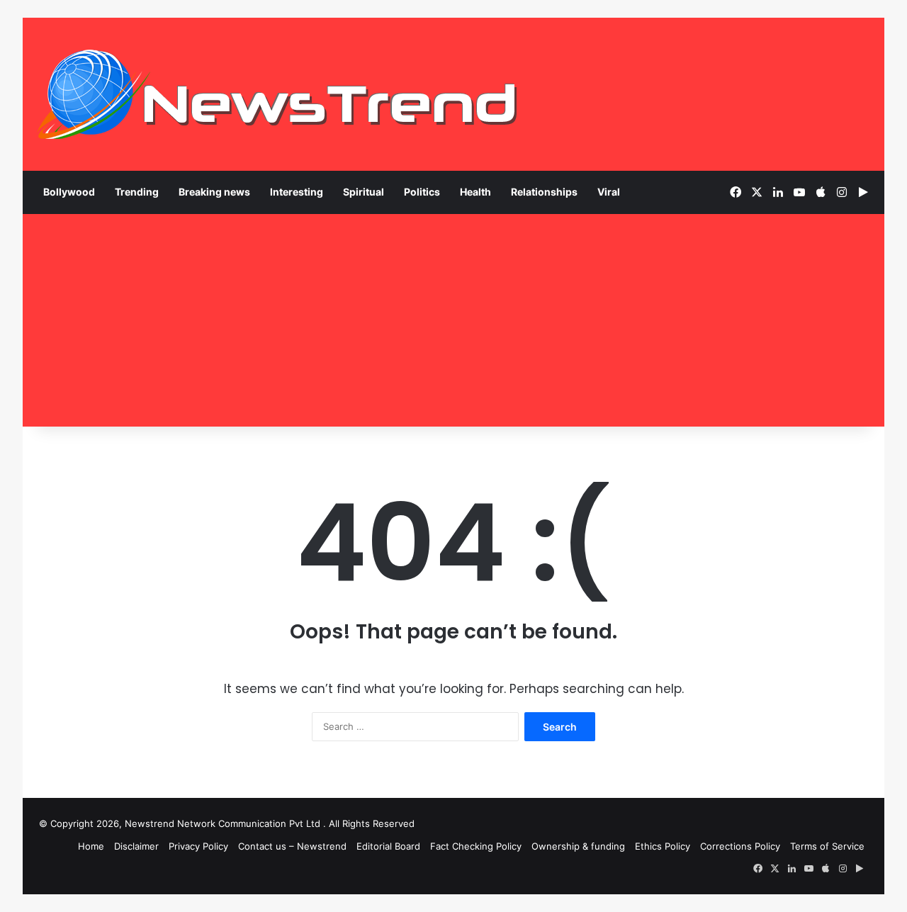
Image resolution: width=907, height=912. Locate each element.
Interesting (296, 192)
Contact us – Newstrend (292, 846)
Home (91, 846)
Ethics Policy (662, 846)
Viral (608, 192)
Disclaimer (136, 846)
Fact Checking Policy (476, 846)
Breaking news (214, 192)
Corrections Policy (740, 846)
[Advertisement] (453, 320)
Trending (137, 192)
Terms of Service (827, 846)
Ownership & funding (578, 846)
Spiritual (363, 192)
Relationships (544, 192)
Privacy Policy (198, 846)
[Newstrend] (277, 94)
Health (475, 192)
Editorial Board (388, 846)
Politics (422, 192)
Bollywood (69, 192)
